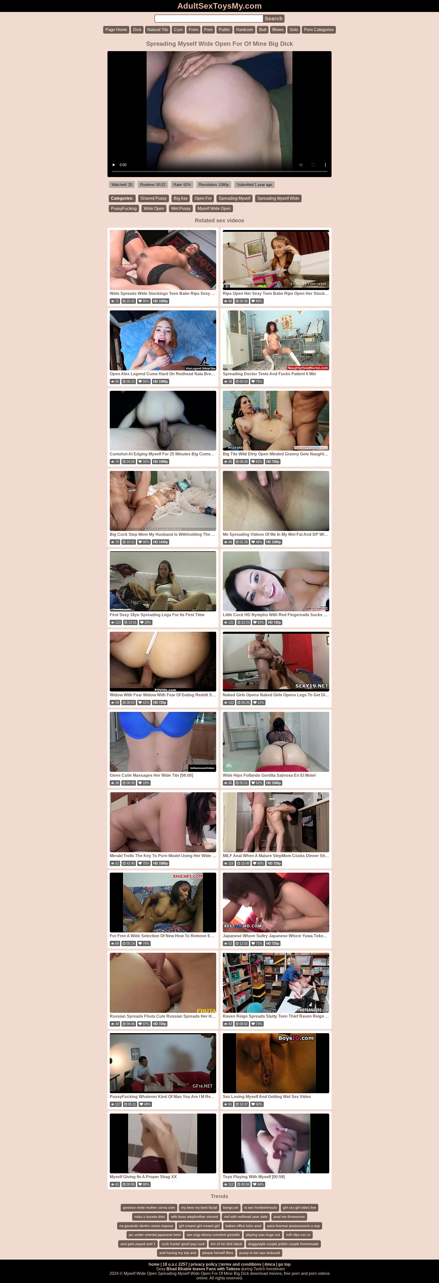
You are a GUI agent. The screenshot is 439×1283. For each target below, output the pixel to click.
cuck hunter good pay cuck (183, 1244)
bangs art (230, 1207)
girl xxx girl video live (299, 1207)
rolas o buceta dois (149, 1217)
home (154, 1264)
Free (208, 29)
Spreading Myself (234, 198)
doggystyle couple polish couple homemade (283, 1244)
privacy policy (204, 1264)
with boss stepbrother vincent (194, 1217)
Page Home (116, 29)
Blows (278, 29)
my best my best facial (199, 1207)
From (193, 29)
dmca (269, 1264)
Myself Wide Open (214, 208)
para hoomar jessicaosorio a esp (293, 1226)
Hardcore (244, 29)
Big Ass (180, 198)
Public (224, 29)
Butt (262, 29)
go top (284, 1264)
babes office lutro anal (243, 1226)
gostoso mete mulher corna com (149, 1207)
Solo (294, 29)
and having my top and (177, 1253)
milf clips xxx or (298, 1235)
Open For (203, 198)
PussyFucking (124, 208)
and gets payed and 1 (137, 1244)
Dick (137, 29)
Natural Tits (157, 29)
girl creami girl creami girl (199, 1226)
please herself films (217, 1253)
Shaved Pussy (153, 198)
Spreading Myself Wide (278, 198)
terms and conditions (241, 1264)
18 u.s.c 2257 (175, 1264)
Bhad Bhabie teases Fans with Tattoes (203, 1269)
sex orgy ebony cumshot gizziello (213, 1235)
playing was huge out (263, 1235)
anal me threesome (289, 1217)
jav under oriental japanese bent (155, 1235)
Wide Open (154, 208)
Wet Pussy (181, 208)
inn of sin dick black (226, 1244)
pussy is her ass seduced (259, 1253)
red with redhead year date (246, 1217)
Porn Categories (319, 29)
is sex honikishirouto (260, 1207)
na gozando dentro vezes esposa (146, 1226)
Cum (178, 29)
